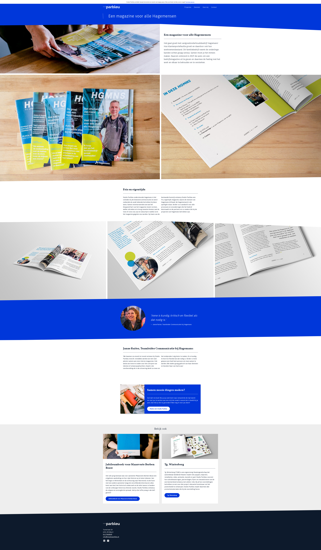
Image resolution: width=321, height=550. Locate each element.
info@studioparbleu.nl (111, 537)
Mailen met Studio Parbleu (158, 409)
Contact (214, 7)
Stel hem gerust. (190, 2)
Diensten (197, 7)
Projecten (187, 7)
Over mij (205, 7)
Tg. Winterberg (172, 495)
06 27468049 (107, 534)
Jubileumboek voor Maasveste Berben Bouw (122, 498)
